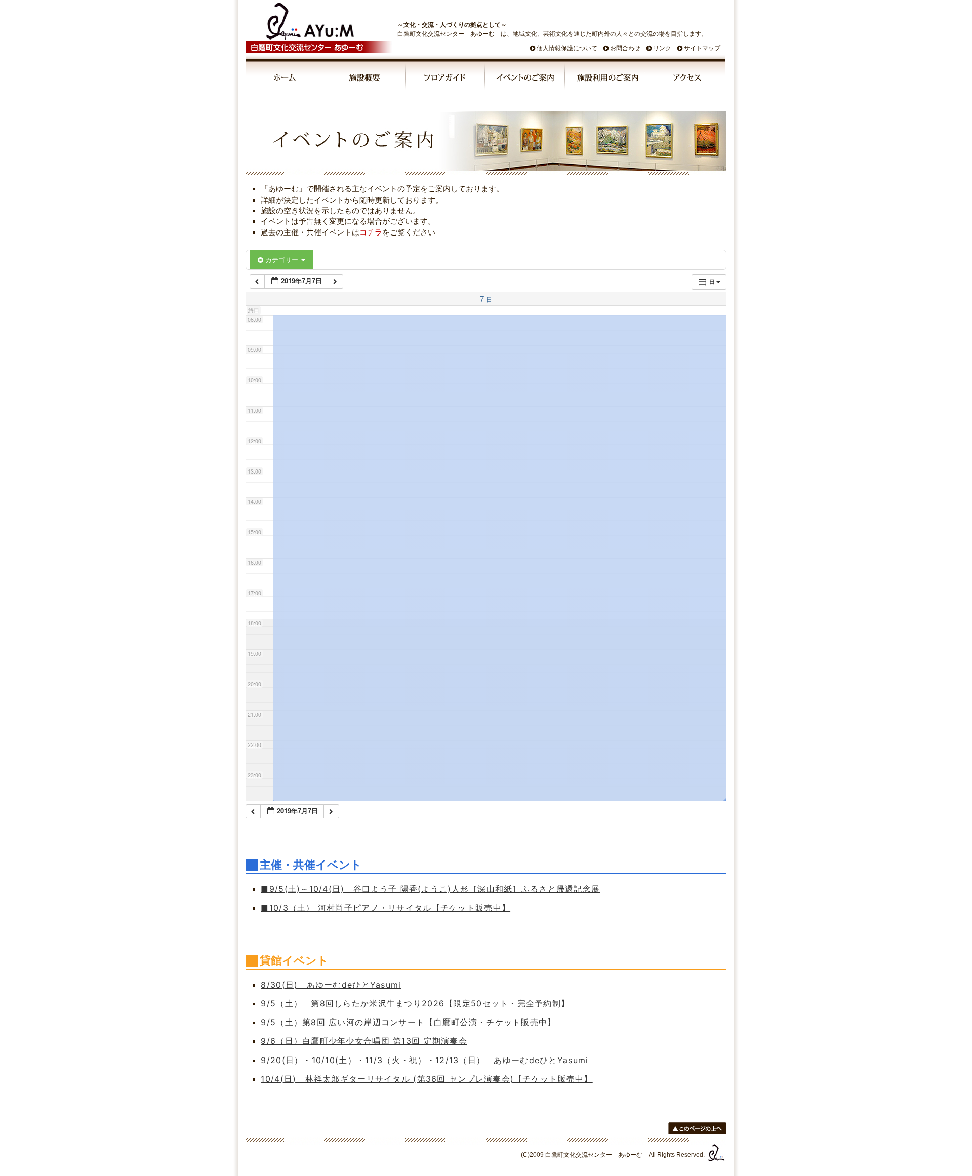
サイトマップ (702, 48)
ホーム (286, 79)
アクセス (685, 79)
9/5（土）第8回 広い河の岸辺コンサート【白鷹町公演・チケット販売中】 (408, 1022)
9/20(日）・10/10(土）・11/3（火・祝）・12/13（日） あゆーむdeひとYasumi (424, 1060)
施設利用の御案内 (605, 79)
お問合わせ (625, 48)
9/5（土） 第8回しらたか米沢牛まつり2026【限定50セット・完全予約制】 (415, 1003)
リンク (662, 48)
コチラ (370, 232)
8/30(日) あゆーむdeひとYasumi (331, 984)
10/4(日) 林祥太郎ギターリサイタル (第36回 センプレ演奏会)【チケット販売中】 (426, 1079)
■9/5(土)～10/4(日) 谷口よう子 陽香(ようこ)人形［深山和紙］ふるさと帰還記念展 (430, 889)
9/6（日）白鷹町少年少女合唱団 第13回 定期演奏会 (364, 1041)
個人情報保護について (567, 48)
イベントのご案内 (525, 79)
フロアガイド (445, 79)
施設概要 (366, 79)
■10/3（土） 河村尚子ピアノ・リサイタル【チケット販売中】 (385, 908)
